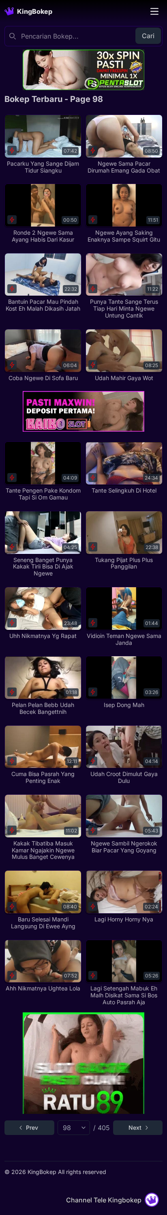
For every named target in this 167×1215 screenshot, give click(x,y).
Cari (148, 36)
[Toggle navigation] (154, 11)
